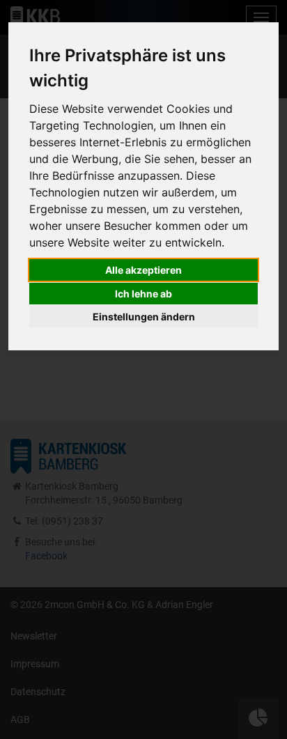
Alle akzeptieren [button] (143, 270)
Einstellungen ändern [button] (144, 316)
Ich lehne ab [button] (143, 294)
